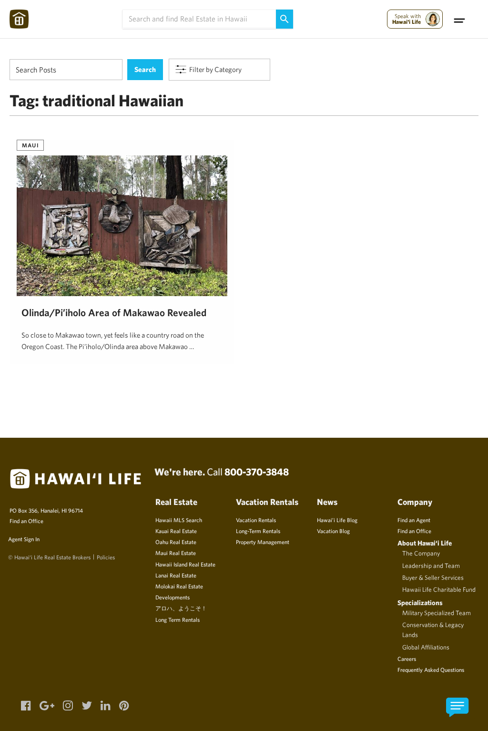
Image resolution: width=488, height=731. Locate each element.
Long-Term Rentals (258, 530)
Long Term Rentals (177, 619)
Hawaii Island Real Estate (185, 564)
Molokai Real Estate (179, 586)
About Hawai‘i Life (424, 543)
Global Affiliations (425, 647)
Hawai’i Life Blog (337, 519)
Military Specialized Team (436, 613)
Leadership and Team (431, 565)
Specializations (420, 602)
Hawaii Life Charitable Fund (439, 589)
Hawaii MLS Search (178, 519)
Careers (406, 658)
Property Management (262, 541)
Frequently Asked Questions (430, 669)
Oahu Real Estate (175, 541)
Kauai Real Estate (176, 530)
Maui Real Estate (175, 552)
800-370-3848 (256, 471)
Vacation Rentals (256, 519)
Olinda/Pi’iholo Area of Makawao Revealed (113, 312)
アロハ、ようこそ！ (181, 608)
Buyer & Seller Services (433, 577)
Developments (172, 597)
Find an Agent (413, 519)
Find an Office (26, 520)
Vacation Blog (333, 530)
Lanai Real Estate (175, 575)
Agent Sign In (24, 538)
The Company (421, 553)
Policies (106, 557)
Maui (30, 145)
